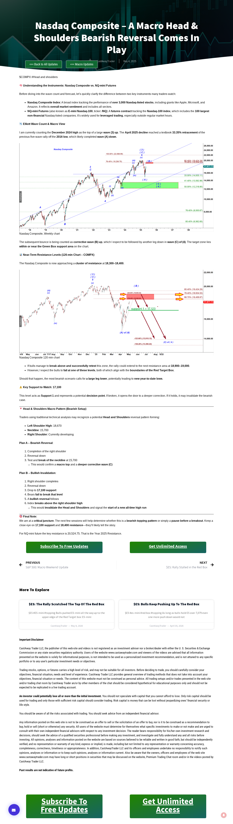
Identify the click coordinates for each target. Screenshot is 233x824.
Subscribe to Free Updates (64, 546)
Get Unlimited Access (168, 546)
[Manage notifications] (224, 815)
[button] (14, 809)
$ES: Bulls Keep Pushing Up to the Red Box (166, 604)
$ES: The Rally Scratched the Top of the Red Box (66, 604)
